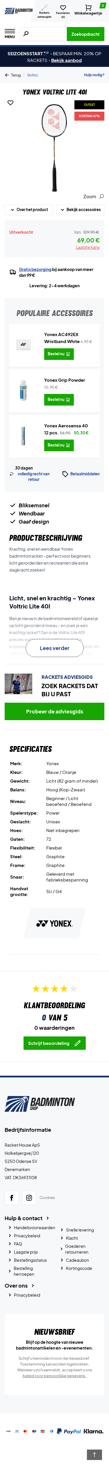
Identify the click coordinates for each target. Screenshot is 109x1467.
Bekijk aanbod (66, 60)
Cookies (47, 1197)
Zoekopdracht (86, 34)
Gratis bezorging (35, 269)
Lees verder (54, 648)
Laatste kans (88, 247)
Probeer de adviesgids (54, 711)
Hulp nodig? (94, 75)
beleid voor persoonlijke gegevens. (54, 1375)
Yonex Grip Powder (64, 380)
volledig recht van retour (34, 477)
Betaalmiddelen (85, 474)
